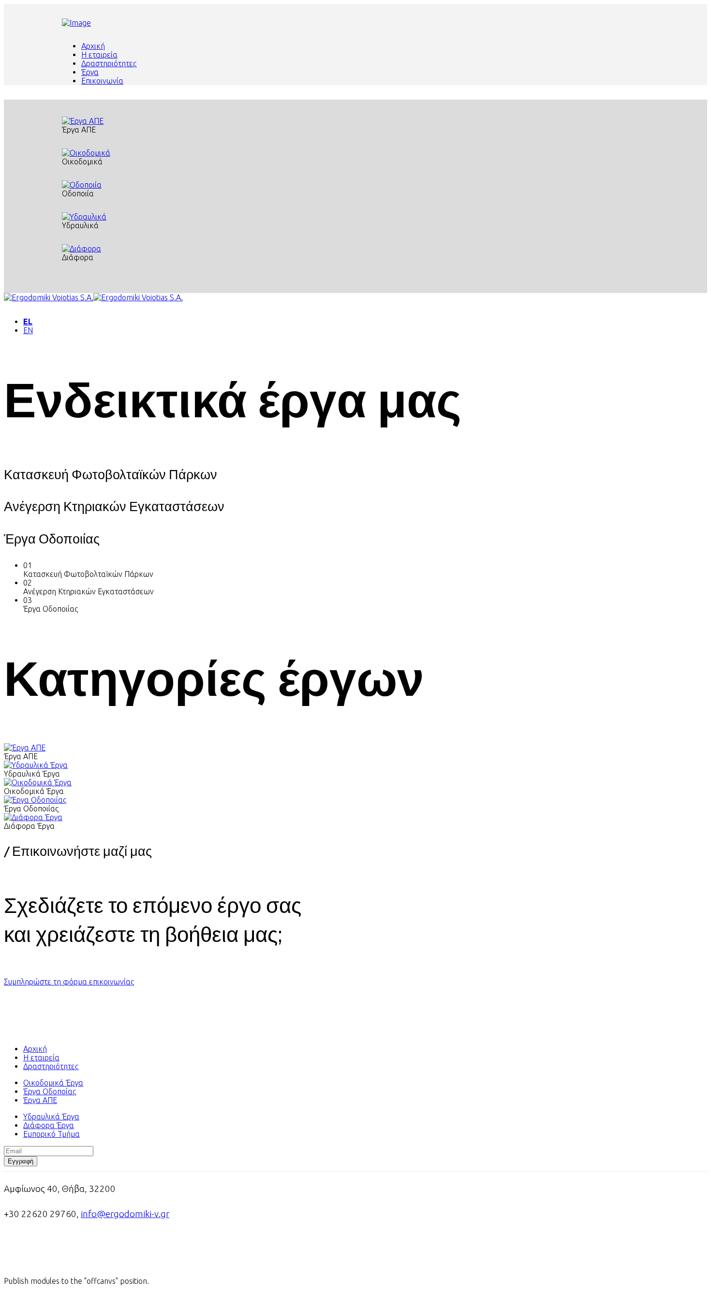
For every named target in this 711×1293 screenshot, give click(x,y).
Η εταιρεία (99, 54)
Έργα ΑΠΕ (40, 1100)
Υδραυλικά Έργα (51, 1116)
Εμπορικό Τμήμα (51, 1134)
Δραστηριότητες (108, 63)
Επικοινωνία (102, 80)
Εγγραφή (20, 1161)
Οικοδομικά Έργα (53, 1082)
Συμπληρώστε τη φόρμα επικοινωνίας (69, 981)
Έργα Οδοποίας (49, 1091)
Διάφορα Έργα (48, 1125)
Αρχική (93, 46)
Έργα (90, 72)
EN (28, 330)
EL (27, 321)
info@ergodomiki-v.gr (125, 1214)
